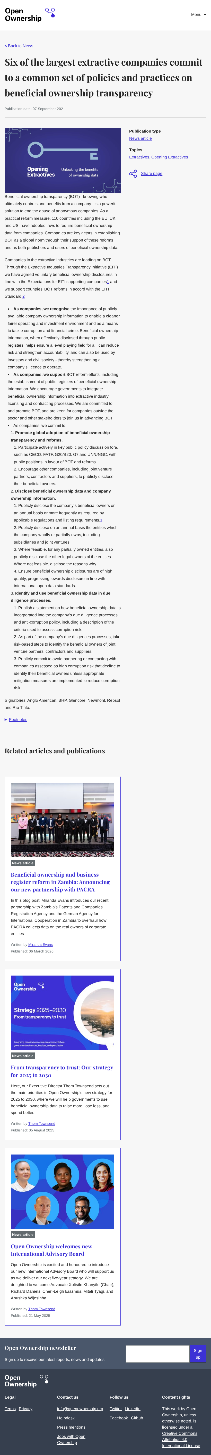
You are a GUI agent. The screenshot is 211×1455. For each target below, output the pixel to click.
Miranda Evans (40, 944)
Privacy (25, 1409)
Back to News (19, 46)
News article (140, 138)
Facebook (119, 1418)
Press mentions (71, 1427)
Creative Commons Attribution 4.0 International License (181, 1439)
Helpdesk (66, 1418)
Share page (151, 173)
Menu (196, 14)
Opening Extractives (169, 157)
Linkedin (132, 1409)
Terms (10, 1409)
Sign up (198, 1353)
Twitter (116, 1409)
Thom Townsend (41, 1123)
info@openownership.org (80, 1409)
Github (137, 1418)
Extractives (139, 157)
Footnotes (18, 719)
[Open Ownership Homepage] (30, 15)
